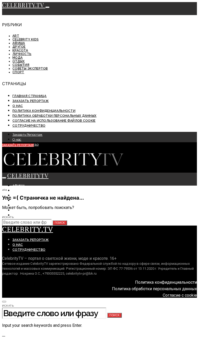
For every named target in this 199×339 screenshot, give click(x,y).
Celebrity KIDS (25, 39)
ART (15, 36)
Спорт (18, 72)
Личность (21, 54)
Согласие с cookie (180, 295)
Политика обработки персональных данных (54, 116)
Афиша (18, 43)
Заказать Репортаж (30, 101)
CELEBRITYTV (27, 175)
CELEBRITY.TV (23, 5)
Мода (17, 57)
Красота (20, 50)
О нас (17, 106)
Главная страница (29, 96)
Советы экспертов (30, 68)
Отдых (18, 61)
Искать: (8, 217)
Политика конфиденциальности (43, 111)
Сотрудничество (28, 125)
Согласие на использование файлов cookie (54, 121)
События (20, 65)
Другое (19, 47)
